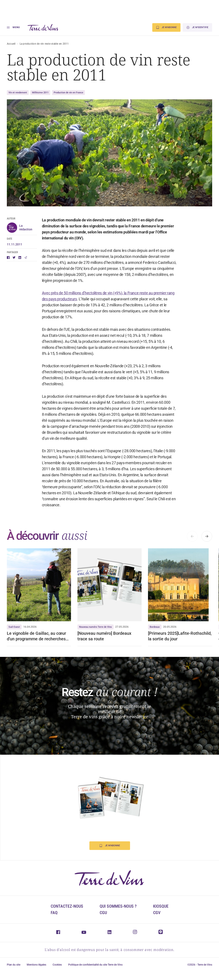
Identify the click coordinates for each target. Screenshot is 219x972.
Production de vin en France (68, 92)
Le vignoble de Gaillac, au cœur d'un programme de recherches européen (36, 636)
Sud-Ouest (14, 627)
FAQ (54, 912)
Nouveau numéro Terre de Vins (95, 627)
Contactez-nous (67, 906)
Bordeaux (155, 627)
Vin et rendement (18, 92)
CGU (103, 912)
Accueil (11, 43)
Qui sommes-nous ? (118, 906)
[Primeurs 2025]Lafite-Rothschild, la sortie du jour (180, 636)
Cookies (57, 964)
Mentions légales (36, 964)
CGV (156, 912)
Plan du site (13, 964)
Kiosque (161, 906)
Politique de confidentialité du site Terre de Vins (95, 964)
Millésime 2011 (40, 92)
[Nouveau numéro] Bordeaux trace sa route (104, 636)
